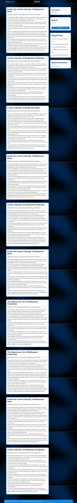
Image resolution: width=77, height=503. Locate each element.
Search (54, 20)
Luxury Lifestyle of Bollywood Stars (23, 108)
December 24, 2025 (13, 14)
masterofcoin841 (23, 14)
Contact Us (37, 1)
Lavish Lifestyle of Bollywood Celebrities (26, 58)
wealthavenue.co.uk (9, 1)
